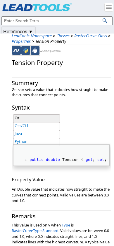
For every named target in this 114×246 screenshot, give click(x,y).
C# (17, 117)
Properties (21, 41)
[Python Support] (25, 50)
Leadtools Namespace (32, 35)
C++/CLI (21, 125)
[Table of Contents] (108, 7)
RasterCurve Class (90, 35)
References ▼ (18, 31)
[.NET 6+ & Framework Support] (16, 50)
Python (21, 141)
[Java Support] (35, 50)
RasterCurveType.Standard (35, 230)
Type (66, 225)
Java (18, 133)
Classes (63, 35)
